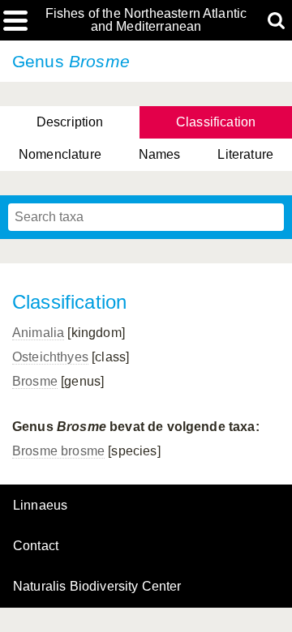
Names (160, 154)
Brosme (35, 381)
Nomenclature (60, 154)
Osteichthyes (50, 357)
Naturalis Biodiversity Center (97, 586)
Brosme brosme (58, 451)
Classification (216, 122)
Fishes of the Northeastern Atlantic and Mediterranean (146, 20)
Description (70, 122)
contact (35, 546)
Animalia (38, 332)
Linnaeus (40, 505)
